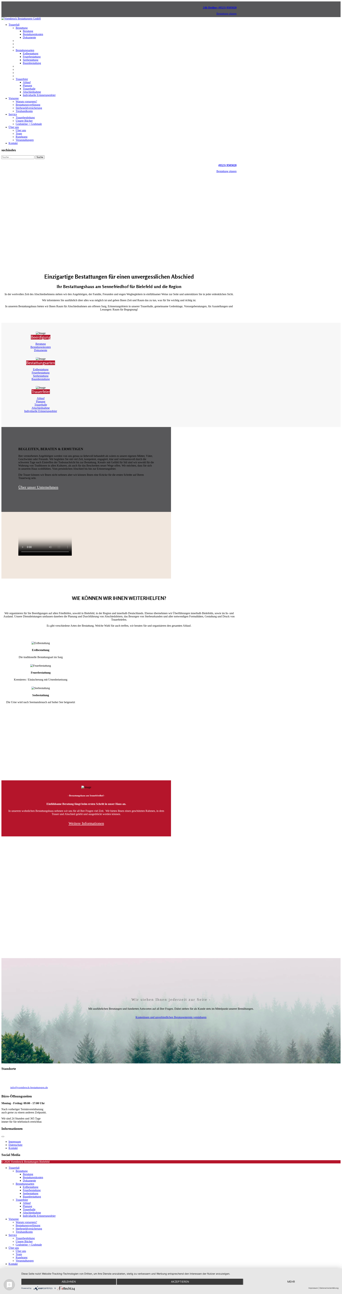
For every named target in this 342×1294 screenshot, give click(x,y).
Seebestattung (30, 59)
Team (19, 133)
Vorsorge (14, 98)
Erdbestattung (30, 53)
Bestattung (22, 27)
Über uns (14, 127)
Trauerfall (14, 24)
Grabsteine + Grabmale (29, 123)
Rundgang (21, 136)
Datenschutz (15, 1144)
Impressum (15, 1141)
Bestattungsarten (25, 50)
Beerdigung (40, 337)
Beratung (28, 31)
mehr (291, 1281)
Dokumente (29, 37)
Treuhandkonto (24, 111)
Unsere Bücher (24, 120)
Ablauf (27, 82)
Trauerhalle (29, 88)
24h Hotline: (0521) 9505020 (220, 7)
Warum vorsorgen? (26, 101)
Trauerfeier (22, 79)
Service (13, 114)
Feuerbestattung (32, 56)
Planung (27, 85)
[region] (119, 217)
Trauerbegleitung (25, 117)
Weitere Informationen (86, 823)
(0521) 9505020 (227, 165)
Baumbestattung (32, 63)
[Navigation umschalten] (2, 1136)
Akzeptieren (180, 1281)
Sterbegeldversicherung (29, 107)
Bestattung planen (226, 13)
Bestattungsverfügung (28, 104)
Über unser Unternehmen (38, 487)
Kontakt (13, 143)
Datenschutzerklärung (329, 1288)
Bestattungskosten (33, 34)
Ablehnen (69, 1281)
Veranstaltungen (25, 139)
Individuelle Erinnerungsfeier (39, 95)
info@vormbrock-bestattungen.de (29, 1087)
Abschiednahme (32, 91)
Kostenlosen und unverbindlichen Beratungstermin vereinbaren (171, 1017)
